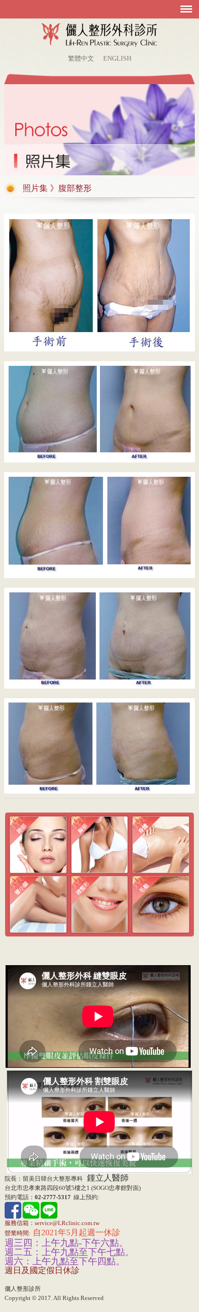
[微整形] (100, 903)
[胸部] (100, 844)
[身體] (161, 844)
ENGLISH (117, 58)
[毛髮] (161, 903)
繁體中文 (81, 58)
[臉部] (38, 844)
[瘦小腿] (38, 903)
